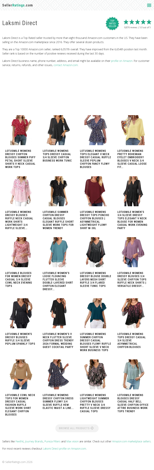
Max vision (72, 441)
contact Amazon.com (66, 65)
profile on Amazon (121, 61)
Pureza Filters (52, 441)
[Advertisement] (77, 91)
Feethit (19, 441)
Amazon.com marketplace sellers (131, 441)
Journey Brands (34, 441)
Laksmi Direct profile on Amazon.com (64, 448)
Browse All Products (74, 428)
